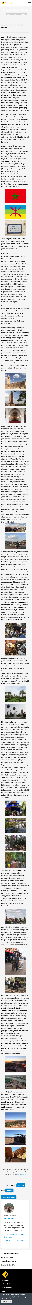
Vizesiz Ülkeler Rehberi (8, 1261)
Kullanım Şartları (7, 1284)
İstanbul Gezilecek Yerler (9, 1265)
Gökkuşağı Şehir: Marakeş (15, 1240)
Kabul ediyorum (6, 1301)
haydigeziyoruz (14, 25)
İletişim (4, 1291)
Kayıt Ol (9, 1190)
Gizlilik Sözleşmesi (7, 1287)
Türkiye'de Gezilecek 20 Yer (10, 1253)
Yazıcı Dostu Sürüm (9, 1197)
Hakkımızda (5, 1280)
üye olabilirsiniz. (21, 1174)
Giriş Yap (21, 1185)
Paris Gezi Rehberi (7, 1257)
